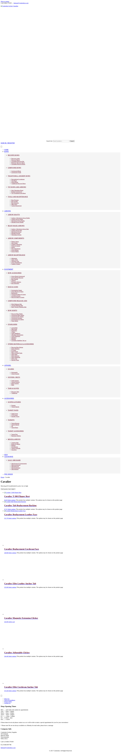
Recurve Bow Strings (17, 347)
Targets (11, 420)
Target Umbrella (15, 448)
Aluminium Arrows (16, 232)
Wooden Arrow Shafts (17, 222)
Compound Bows (14, 168)
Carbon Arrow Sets (16, 230)
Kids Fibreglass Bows (17, 190)
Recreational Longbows (18, 179)
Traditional (14, 393)
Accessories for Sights (17, 319)
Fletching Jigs (15, 261)
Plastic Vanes (15, 241)
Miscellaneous (14, 439)
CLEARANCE (8, 456)
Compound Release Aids (17, 301)
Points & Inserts (15, 246)
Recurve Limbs (15, 158)
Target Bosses (15, 423)
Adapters (13, 337)
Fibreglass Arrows (16, 234)
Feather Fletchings (16, 244)
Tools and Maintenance (18, 197)
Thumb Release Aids (17, 305)
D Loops (13, 350)
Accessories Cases (16, 290)
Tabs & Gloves (13, 388)
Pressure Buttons (16, 282)
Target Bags (14, 427)
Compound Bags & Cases (18, 294)
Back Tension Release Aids (18, 307)
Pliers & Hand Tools (16, 353)
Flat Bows (14, 180)
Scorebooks (14, 447)
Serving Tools (15, 360)
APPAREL (7, 365)
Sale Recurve (15, 466)
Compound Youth (16, 172)
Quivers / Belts (14, 377)
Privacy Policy (8, 701)
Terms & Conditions (9, 700)
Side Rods (14, 329)
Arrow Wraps (15, 250)
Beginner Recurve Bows (18, 163)
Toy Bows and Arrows (17, 187)
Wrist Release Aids (16, 304)
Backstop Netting (16, 436)
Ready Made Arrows (16, 226)
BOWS (6, 151)
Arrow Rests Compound (18, 276)
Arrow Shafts (14, 215)
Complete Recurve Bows (18, 164)
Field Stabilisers (15, 333)
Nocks (13, 247)
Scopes (13, 405)
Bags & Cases (13, 287)
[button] (8, 143)
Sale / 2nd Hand (14, 460)
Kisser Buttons (15, 348)
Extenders (14, 330)
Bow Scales (14, 201)
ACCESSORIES (9, 398)
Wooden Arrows (15, 233)
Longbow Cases (15, 296)
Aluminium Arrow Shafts (18, 221)
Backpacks (14, 293)
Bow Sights (12, 310)
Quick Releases (15, 336)
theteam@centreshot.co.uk (21, 3)
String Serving (15, 356)
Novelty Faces (15, 416)
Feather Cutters (15, 264)
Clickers (13, 280)
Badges (13, 445)
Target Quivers (15, 382)
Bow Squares (15, 203)
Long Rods (14, 327)
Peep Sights (14, 321)
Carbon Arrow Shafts (17, 219)
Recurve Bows (13, 155)
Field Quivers (15, 380)
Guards (11, 369)
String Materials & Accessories (21, 344)
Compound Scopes (16, 318)
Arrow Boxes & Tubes (17, 291)
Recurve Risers (15, 160)
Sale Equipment (15, 468)
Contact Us (7, 703)
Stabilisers (12, 324)
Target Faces (13, 410)
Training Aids (15, 442)
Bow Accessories (14, 273)
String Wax (14, 354)
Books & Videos (15, 444)
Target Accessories (16, 431)
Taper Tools (14, 259)
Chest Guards (15, 374)
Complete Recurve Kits (17, 161)
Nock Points (14, 351)
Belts (12, 385)
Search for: (49, 141)
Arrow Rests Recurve (17, 277)
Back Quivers (15, 383)
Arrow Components (16, 238)
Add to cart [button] (11, 622)
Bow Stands (14, 279)
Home (2, 477)
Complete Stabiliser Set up (18, 340)
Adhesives (14, 258)
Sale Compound (15, 465)
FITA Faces (14, 415)
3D (12, 426)
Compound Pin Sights (17, 316)
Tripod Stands (15, 407)
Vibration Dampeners (17, 335)
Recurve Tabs (15, 391)
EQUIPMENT (8, 269)
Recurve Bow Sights (17, 314)
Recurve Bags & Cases (17, 297)
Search (72, 141)
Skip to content (5, 1)
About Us (6, 698)
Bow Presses (15, 200)
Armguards (14, 372)
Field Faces (14, 413)
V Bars (13, 332)
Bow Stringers (15, 283)
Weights (13, 339)
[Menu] (1, 147)
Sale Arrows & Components (19, 463)
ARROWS (7, 211)
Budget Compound (16, 192)
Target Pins (14, 434)
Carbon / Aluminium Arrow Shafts (20, 218)
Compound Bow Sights (17, 315)
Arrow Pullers (15, 251)
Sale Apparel (14, 469)
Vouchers (14, 449)
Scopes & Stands (14, 402)
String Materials (15, 357)
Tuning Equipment (16, 205)
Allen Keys (14, 204)
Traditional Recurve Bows (18, 183)
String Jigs (14, 358)
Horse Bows (14, 182)
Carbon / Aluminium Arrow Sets (20, 229)
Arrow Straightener (16, 262)
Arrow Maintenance (16, 255)
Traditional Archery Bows (19, 176)
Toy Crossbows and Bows (18, 193)
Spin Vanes (14, 243)
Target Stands (15, 424)
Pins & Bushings (15, 248)
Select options (12, 500)
